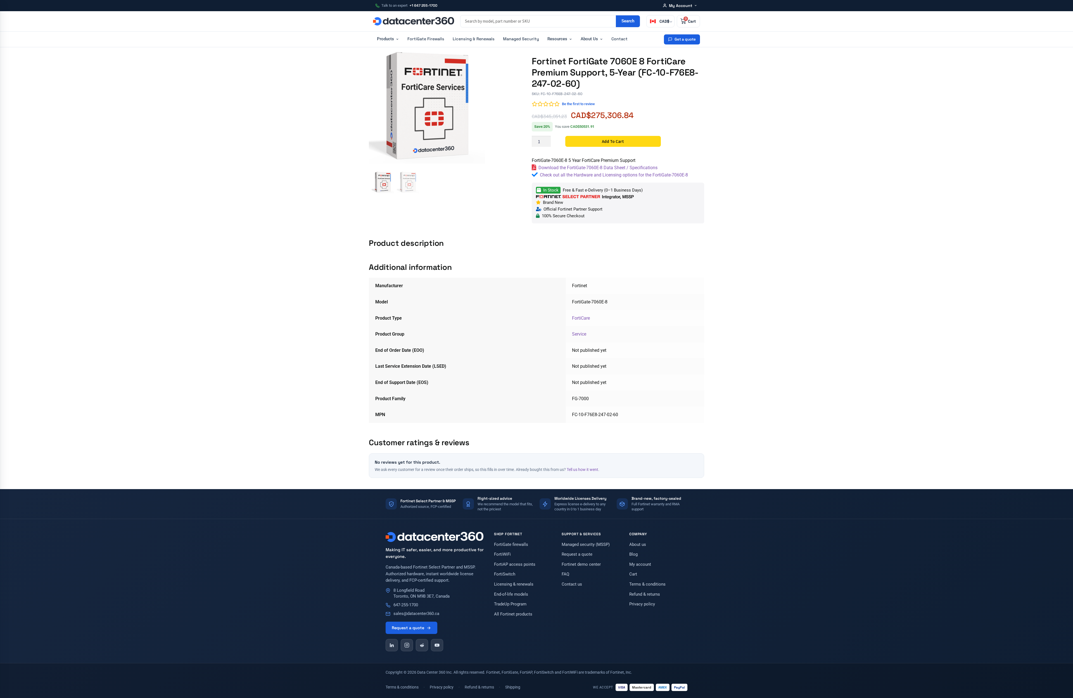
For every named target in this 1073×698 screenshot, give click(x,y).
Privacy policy (642, 604)
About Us (589, 39)
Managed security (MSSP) (586, 544)
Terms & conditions (647, 584)
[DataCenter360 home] (413, 21)
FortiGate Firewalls (425, 38)
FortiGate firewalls (511, 544)
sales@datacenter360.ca (416, 613)
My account (640, 564)
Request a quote (408, 627)
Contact (619, 38)
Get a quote (685, 39)
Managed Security (521, 38)
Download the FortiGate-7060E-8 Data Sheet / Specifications (597, 167)
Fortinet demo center (581, 564)
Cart (633, 574)
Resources (557, 39)
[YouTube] (437, 645)
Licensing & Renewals (474, 38)
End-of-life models (511, 594)
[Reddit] (422, 645)
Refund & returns (644, 594)
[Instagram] (407, 645)
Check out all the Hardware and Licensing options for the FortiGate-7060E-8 (614, 175)
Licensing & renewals (513, 584)
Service (579, 334)
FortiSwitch (504, 574)
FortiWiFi (502, 554)
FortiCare (581, 318)
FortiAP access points (514, 564)
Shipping (512, 687)
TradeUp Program (510, 604)
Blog (633, 554)
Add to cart (613, 141)
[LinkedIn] (392, 645)
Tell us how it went (582, 469)
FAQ (565, 574)
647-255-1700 (405, 605)
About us (637, 544)
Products (385, 39)
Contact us (572, 584)
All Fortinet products (513, 614)
